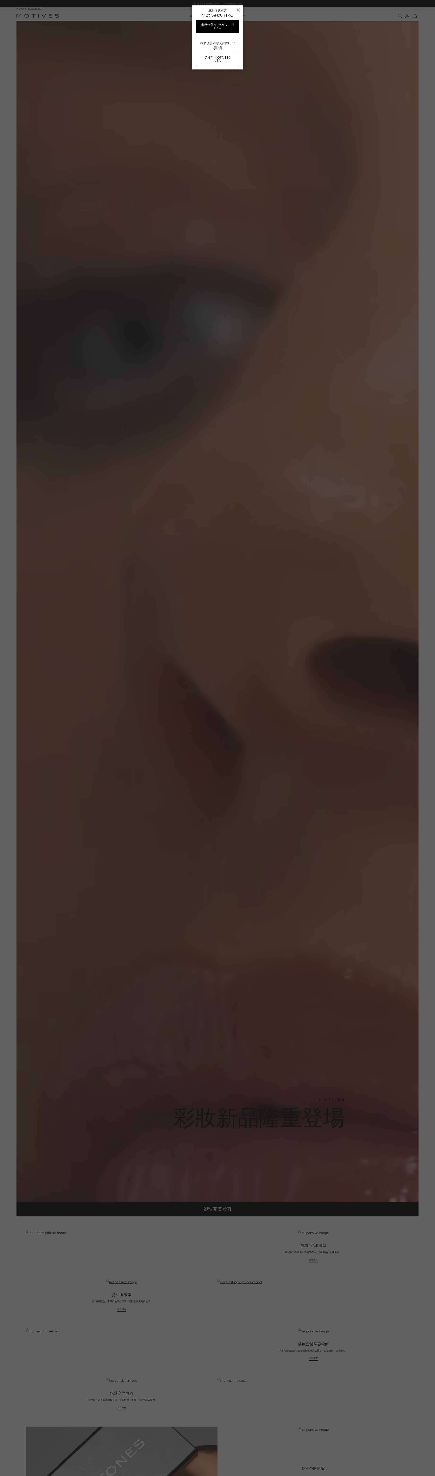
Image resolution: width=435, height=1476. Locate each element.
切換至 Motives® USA (217, 59)
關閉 (238, 10)
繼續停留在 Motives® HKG (217, 26)
